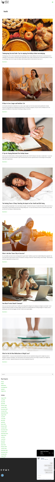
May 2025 (3, 420)
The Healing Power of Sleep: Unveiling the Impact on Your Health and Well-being (23, 203)
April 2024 (3, 443)
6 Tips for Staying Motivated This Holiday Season (15, 153)
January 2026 (3, 407)
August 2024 (3, 435)
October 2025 (4, 411)
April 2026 (3, 403)
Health (2, 383)
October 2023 (4, 454)
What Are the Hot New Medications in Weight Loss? (16, 353)
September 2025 (4, 413)
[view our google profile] (6, 470)
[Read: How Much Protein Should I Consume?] (27, 284)
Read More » (4, 62)
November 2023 (4, 452)
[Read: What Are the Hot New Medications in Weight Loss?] (27, 334)
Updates (3, 389)
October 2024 (4, 431)
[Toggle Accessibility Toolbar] (2, 475)
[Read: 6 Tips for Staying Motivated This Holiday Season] (27, 134)
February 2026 (4, 405)
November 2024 (4, 429)
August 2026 (3, 398)
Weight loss (3, 391)
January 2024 (4, 448)
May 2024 (3, 441)
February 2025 (4, 426)
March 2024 (3, 444)
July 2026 (3, 399)
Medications (3, 385)
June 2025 (3, 418)
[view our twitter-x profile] (8, 470)
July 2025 (3, 416)
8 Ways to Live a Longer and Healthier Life (13, 103)
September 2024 (4, 433)
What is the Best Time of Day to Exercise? (13, 253)
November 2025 (4, 409)
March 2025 (3, 424)
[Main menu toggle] (52, 2)
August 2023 (3, 456)
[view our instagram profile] (1, 470)
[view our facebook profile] (4, 470)
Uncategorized (4, 387)
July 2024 (3, 437)
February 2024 (4, 446)
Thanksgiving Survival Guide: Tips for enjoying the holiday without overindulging (23, 53)
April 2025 (3, 422)
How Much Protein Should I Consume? (12, 303)
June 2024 (3, 439)
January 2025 (4, 428)
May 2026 (3, 401)
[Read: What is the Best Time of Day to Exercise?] (27, 234)
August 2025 (3, 414)
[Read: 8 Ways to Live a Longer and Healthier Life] (27, 84)
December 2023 (4, 450)
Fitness (2, 381)
